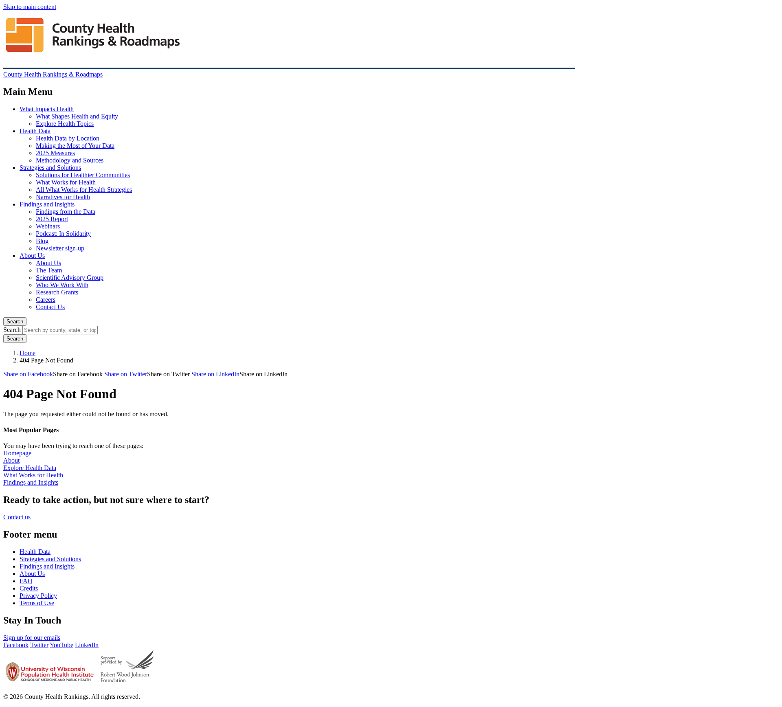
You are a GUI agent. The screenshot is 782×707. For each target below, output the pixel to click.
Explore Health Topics (65, 123)
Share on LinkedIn (215, 374)
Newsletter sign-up (60, 248)
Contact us (17, 517)
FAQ (26, 580)
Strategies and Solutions (50, 167)
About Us (32, 255)
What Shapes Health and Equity (77, 116)
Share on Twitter (125, 374)
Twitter (39, 644)
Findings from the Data (65, 211)
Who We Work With (62, 284)
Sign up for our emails (31, 637)
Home (27, 352)
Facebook (16, 644)
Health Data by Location (67, 138)
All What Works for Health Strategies (84, 189)
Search (15, 321)
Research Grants (57, 292)
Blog (42, 240)
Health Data (35, 130)
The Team (49, 270)
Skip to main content (29, 6)
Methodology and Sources (69, 160)
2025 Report (52, 218)
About (11, 460)
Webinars (48, 226)
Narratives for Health (63, 196)
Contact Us (50, 306)
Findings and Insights (47, 204)
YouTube (61, 644)
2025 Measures (55, 152)
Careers (45, 299)
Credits (29, 588)
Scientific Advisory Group (69, 277)
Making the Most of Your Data (75, 145)
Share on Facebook (28, 374)
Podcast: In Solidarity (63, 233)
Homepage (17, 453)
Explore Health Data (29, 467)
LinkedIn (87, 644)
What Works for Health (66, 182)
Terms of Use (37, 602)
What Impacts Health (47, 108)
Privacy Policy (38, 595)
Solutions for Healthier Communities (83, 174)
